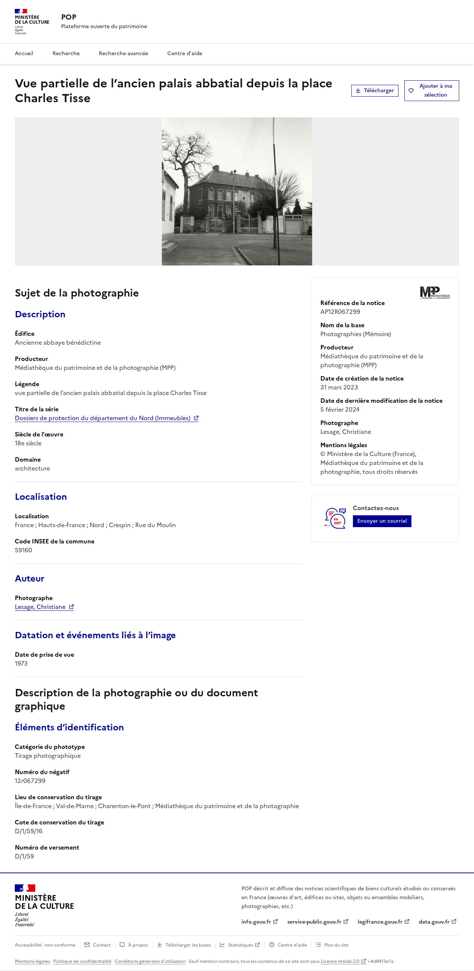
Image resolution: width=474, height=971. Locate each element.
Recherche (66, 53)
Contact (102, 945)
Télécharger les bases (188, 945)
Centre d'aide (184, 53)
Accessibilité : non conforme (45, 945)
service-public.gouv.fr (314, 922)
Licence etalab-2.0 (340, 961)
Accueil (24, 53)
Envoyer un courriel (382, 521)
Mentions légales (32, 961)
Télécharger (379, 90)
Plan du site (336, 945)
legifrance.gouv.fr (380, 922)
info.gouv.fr (256, 922)
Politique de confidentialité (82, 961)
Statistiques (240, 945)
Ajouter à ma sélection (436, 90)
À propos (138, 945)
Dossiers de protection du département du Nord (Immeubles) (102, 417)
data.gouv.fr (434, 922)
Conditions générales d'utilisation (150, 961)
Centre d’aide (292, 945)
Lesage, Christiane (40, 606)
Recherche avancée (123, 53)
